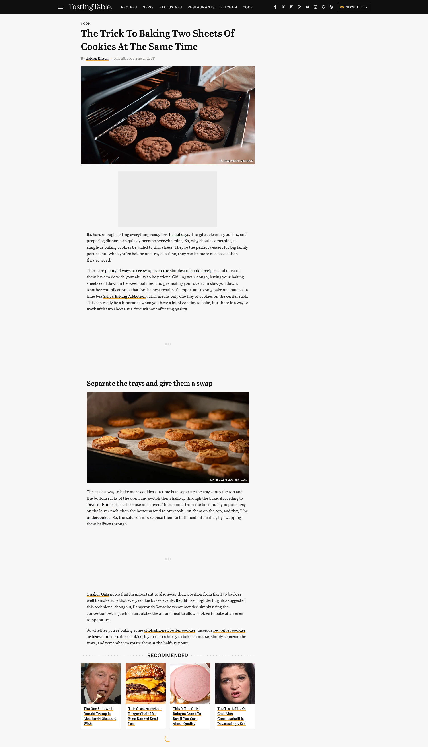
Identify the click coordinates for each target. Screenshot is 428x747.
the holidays (178, 234)
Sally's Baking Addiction (124, 296)
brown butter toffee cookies (117, 636)
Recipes (129, 7)
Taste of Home (100, 504)
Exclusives (170, 7)
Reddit (181, 600)
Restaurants (201, 7)
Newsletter (357, 7)
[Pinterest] (299, 7)
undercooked (99, 517)
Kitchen (228, 7)
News (148, 7)
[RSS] (331, 7)
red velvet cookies (229, 630)
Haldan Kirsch (97, 58)
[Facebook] (275, 7)
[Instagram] (315, 7)
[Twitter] (283, 7)
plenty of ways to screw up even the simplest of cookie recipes (160, 270)
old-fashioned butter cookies (169, 630)
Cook (248, 7)
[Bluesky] (307, 7)
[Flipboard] (291, 7)
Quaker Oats (98, 594)
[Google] (323, 7)
